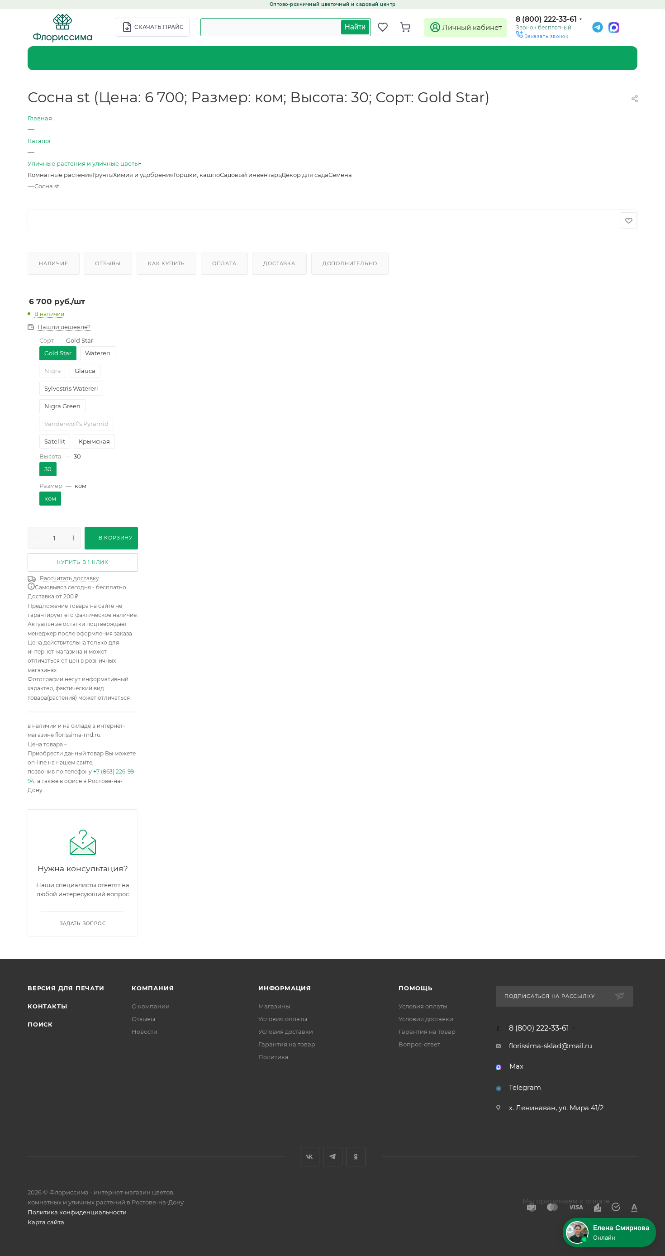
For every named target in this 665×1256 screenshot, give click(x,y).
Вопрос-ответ (419, 1044)
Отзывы (108, 263)
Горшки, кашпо (197, 174)
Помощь (415, 988)
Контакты (47, 1006)
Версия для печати (66, 988)
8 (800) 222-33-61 (546, 19)
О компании (151, 1006)
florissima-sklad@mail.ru (550, 1045)
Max (516, 1066)
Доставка (279, 263)
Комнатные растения (60, 174)
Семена (340, 174)
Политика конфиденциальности (77, 1212)
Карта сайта (46, 1222)
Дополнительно (350, 263)
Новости (144, 1031)
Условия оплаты (282, 1018)
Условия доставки (285, 1031)
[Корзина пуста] (409, 27)
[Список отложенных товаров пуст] (386, 27)
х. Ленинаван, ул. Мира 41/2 (556, 1107)
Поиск (40, 1024)
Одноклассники (356, 1156)
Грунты (103, 174)
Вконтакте (309, 1156)
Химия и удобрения (143, 174)
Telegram (525, 1087)
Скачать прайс (159, 27)
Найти (355, 27)
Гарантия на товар (286, 1044)
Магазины (274, 1006)
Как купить (166, 263)
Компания (153, 988)
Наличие (53, 263)
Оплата (224, 263)
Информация (284, 988)
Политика (273, 1056)
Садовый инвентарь (250, 174)
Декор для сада (304, 174)
